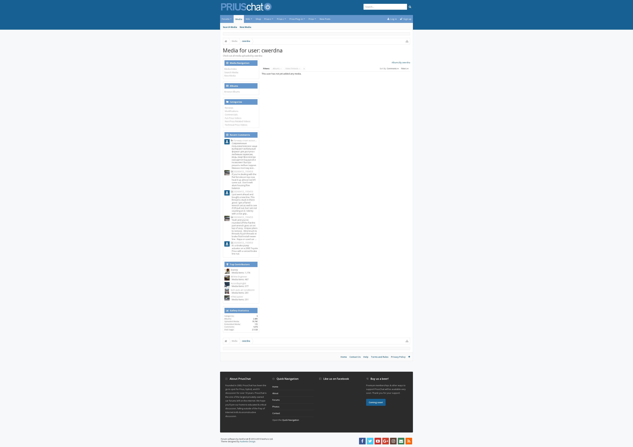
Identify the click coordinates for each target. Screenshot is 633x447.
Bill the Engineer (239, 276)
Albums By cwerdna (401, 62)
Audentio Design (247, 441)
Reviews (229, 107)
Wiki (248, 18)
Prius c (280, 18)
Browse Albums (232, 91)
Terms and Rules (379, 356)
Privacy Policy (398, 356)
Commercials (231, 114)
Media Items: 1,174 (241, 272)
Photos (275, 406)
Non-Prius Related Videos (237, 121)
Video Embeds (293, 68)
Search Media (230, 27)
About (275, 393)
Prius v (267, 18)
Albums (277, 68)
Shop (258, 18)
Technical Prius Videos (236, 124)
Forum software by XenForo (247, 439)
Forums (225, 18)
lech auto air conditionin (243, 290)
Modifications (231, 111)
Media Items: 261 (240, 292)
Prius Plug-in (296, 18)
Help (365, 356)
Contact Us (355, 356)
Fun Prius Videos (233, 118)
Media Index (230, 68)
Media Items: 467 (240, 279)
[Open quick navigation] (407, 41)
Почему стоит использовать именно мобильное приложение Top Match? (245, 140)
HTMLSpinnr (237, 296)
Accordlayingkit (238, 283)
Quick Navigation (290, 419)
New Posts (325, 18)
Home (344, 356)
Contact (276, 413)
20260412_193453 (243, 171)
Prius (311, 18)
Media (238, 19)
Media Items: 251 (240, 299)
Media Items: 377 (240, 286)
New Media (245, 27)
